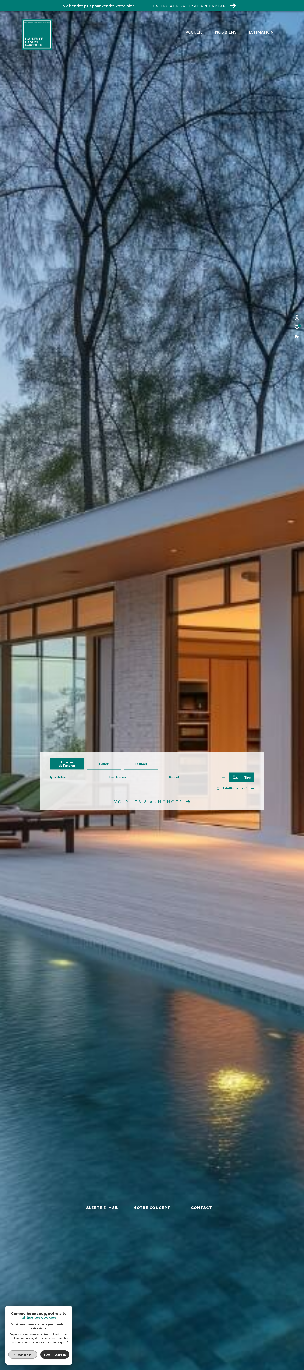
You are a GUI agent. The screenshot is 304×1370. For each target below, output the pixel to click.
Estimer (141, 764)
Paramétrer (23, 1354)
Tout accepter (55, 1354)
